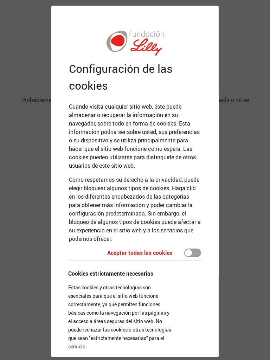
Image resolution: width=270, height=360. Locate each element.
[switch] (192, 253)
